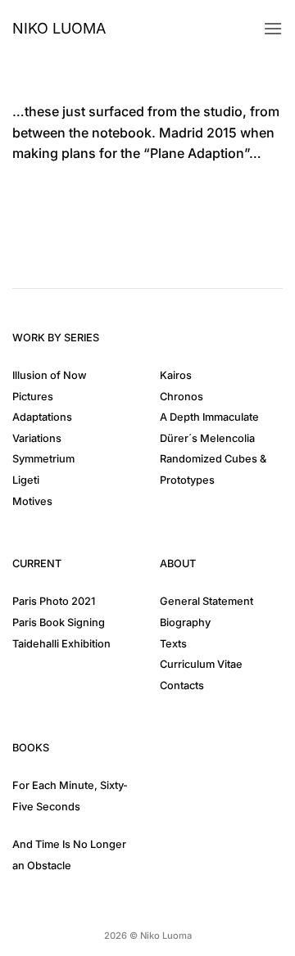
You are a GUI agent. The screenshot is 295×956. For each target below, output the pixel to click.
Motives (32, 501)
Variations (36, 438)
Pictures (32, 396)
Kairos (176, 375)
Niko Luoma (59, 28)
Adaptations (42, 417)
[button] (273, 28)
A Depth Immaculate (209, 417)
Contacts (182, 685)
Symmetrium (43, 459)
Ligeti (25, 480)
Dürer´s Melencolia (207, 438)
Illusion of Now (49, 375)
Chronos (181, 396)
